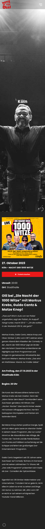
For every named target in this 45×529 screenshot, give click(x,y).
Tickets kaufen (23, 274)
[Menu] (40, 4)
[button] (4, 525)
